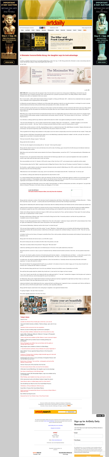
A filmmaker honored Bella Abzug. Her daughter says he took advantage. (38, 369)
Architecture (62, 403)
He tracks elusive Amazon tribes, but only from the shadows (45, 191)
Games (57, 30)
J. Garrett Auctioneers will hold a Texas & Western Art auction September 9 (38, 348)
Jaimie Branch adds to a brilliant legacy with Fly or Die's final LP (35, 381)
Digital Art (58, 403)
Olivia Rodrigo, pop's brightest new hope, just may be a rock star (36, 377)
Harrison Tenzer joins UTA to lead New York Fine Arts (33, 364)
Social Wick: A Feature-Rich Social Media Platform (32, 388)
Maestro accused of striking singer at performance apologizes (35, 329)
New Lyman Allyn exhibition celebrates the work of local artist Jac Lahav (37, 331)
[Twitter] (42, 28)
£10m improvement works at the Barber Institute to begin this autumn (37, 379)
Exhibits (46, 403)
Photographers (51, 30)
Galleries (38, 30)
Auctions (67, 404)
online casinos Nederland (49, 421)
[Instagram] (44, 28)
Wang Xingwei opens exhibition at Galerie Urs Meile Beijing (34, 346)
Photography (68, 403)
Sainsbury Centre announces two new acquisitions (32, 327)
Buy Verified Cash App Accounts (28, 393)
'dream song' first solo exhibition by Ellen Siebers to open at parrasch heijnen (39, 337)
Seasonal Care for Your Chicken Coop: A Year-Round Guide (35, 396)
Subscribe (63, 30)
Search (74, 30)
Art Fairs (70, 404)
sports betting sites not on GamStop (55, 425)
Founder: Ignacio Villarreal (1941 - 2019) (55, 436)
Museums (44, 30)
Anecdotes (42, 405)
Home (22, 30)
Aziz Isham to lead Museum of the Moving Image (32, 371)
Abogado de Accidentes (55, 428)
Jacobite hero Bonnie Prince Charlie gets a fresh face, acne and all (36, 321)
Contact (79, 30)
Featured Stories (61, 404)
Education (51, 405)
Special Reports (54, 404)
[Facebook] (40, 28)
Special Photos (48, 404)
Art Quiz (46, 405)
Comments (69, 30)
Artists (33, 30)
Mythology (55, 405)
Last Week (27, 30)
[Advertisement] (74, 326)
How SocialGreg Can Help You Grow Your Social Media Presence (36, 383)
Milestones (53, 403)
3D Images (60, 405)
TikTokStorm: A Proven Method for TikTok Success (32, 385)
